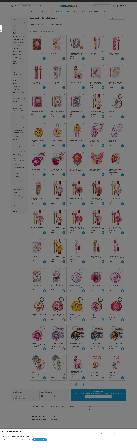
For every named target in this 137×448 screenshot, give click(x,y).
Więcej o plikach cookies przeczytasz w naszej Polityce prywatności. (18, 436)
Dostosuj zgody (26, 439)
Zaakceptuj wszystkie (39, 439)
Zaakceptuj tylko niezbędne (11, 439)
